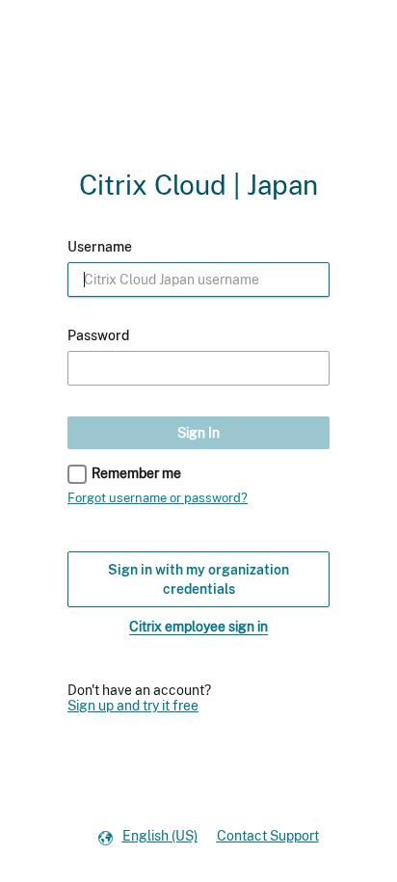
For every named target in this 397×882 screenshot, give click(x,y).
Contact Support (268, 835)
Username (99, 246)
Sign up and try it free (132, 705)
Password (98, 335)
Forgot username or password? (157, 498)
